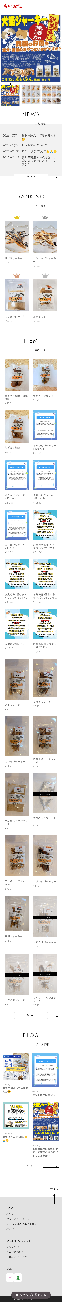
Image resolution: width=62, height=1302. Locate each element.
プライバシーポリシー (19, 1219)
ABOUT (10, 1214)
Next (59, 94)
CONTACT (12, 1229)
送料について (14, 1247)
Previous (3, 94)
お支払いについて (16, 1257)
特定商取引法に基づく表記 (21, 1224)
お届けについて (15, 1252)
